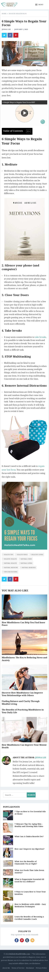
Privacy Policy (41, 968)
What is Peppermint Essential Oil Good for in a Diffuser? (29, 880)
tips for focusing (10, 572)
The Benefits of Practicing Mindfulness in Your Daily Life (23, 711)
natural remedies (29, 567)
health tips (8, 554)
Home (4, 13)
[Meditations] (24, 229)
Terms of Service (18, 968)
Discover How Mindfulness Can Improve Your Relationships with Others (22, 694)
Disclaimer (30, 968)
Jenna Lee (6, 29)
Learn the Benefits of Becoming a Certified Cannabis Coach (29, 917)
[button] (39, 4)
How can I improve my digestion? (29, 849)
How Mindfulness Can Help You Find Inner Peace (23, 624)
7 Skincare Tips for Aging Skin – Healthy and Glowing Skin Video (29, 825)
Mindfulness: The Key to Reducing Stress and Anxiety (24, 659)
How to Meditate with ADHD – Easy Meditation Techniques (30, 905)
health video (22, 554)
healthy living (37, 554)
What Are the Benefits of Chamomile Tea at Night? (26, 862)
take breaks (40, 337)
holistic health (10, 559)
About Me (6, 968)
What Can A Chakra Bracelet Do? (29, 836)
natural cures (26, 559)
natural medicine (11, 567)
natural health (10, 563)
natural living (26, 563)
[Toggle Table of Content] (27, 131)
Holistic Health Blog (18, 13)
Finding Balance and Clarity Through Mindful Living (21, 702)
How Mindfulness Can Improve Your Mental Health (24, 746)
